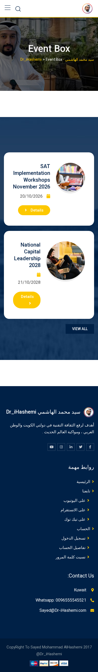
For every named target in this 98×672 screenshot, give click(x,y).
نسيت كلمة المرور (70, 557)
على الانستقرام (73, 510)
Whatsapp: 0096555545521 (61, 600)
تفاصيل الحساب (72, 547)
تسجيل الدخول (73, 538)
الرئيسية (83, 481)
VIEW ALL (80, 329)
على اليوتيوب (74, 500)
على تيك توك (74, 519)
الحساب (83, 528)
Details (36, 210)
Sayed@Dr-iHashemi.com (62, 610)
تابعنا (86, 491)
